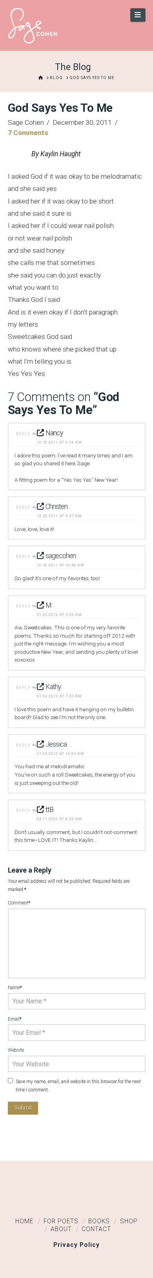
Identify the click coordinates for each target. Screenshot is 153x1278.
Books (99, 1221)
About (61, 1229)
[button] (138, 15)
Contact (96, 1229)
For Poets (61, 1221)
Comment (19, 903)
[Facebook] (51, 1199)
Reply (24, 434)
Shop (129, 1221)
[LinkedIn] (76, 1199)
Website (16, 1050)
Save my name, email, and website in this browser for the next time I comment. (78, 1086)
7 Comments (28, 133)
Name (15, 987)
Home (24, 1221)
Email (15, 1019)
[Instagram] (101, 1199)
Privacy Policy (76, 1244)
